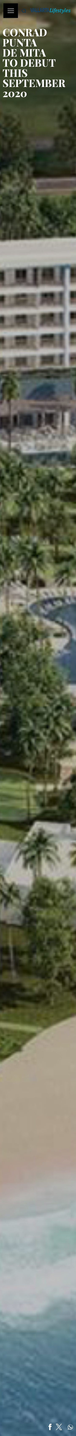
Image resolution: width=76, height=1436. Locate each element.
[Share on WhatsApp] (70, 1427)
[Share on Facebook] (50, 1427)
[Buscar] (24, 10)
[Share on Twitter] (59, 1427)
